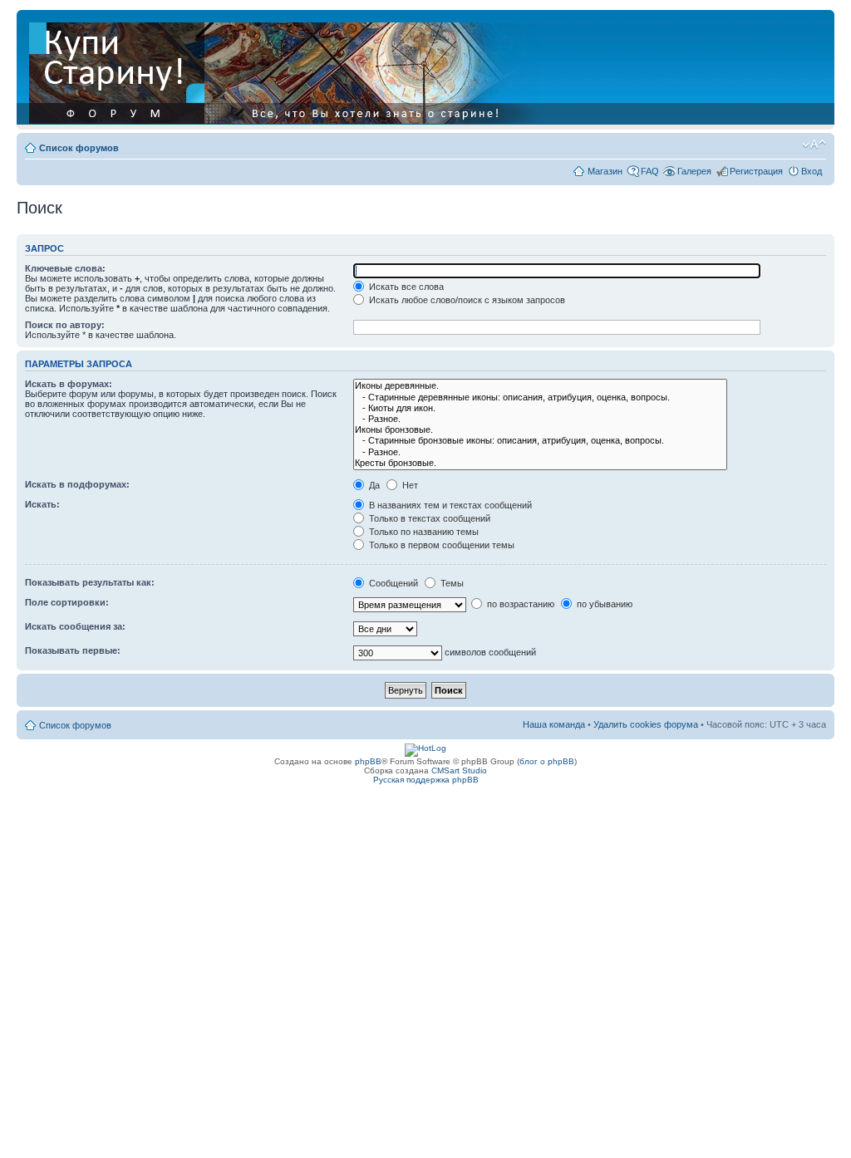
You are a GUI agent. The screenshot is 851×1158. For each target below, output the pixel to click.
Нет (409, 485)
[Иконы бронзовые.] (540, 429)
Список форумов (79, 148)
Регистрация (756, 171)
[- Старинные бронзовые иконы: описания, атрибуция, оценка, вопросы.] (540, 440)
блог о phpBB (546, 761)
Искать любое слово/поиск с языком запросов (465, 300)
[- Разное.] (540, 419)
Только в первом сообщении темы (440, 545)
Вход (811, 171)
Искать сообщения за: (75, 626)
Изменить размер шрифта (814, 144)
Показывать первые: (73, 650)
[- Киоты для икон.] (540, 408)
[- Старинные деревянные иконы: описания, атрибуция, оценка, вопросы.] (540, 397)
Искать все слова (405, 287)
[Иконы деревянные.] (540, 385)
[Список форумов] (288, 69)
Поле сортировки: (67, 602)
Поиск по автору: (65, 325)
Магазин (605, 171)
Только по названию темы (422, 532)
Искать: (42, 504)
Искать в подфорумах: (77, 484)
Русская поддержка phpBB (426, 779)
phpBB (368, 761)
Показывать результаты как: (90, 582)
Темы (451, 583)
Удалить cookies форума (645, 724)
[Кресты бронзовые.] (540, 463)
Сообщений (392, 583)
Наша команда (554, 724)
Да (373, 485)
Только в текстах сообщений (428, 518)
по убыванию (603, 604)
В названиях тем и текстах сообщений (449, 505)
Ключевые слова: (65, 268)
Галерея (694, 171)
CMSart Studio (459, 770)
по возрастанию (519, 604)
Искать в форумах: (68, 384)
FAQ (650, 171)
